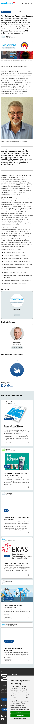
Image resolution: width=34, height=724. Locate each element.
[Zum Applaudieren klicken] (17, 370)
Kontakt (5, 699)
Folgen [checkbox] (17, 315)
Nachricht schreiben (17, 347)
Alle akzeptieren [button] (20, 712)
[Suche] (23, 3)
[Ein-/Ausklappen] (31, 3)
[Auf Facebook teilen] (8, 385)
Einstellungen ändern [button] (20, 718)
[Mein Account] (28, 3)
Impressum (4, 693)
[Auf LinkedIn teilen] (2, 385)
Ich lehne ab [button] (20, 715)
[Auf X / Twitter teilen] (5, 385)
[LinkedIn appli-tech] (2, 719)
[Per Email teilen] (11, 385)
